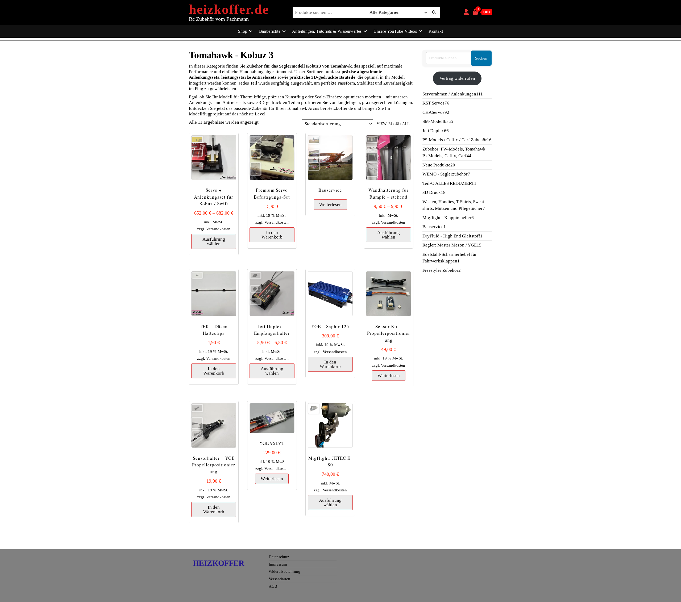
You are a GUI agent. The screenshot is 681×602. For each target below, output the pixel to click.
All (406, 124)
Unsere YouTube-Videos (395, 31)
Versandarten (279, 579)
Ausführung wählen (213, 241)
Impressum (278, 564)
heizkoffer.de (229, 9)
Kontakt (436, 31)
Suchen (481, 58)
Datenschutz (279, 557)
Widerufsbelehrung (284, 571)
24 (390, 124)
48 (397, 124)
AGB (273, 586)
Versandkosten (218, 229)
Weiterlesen (330, 204)
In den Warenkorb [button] (272, 235)
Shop (242, 31)
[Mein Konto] (466, 12)
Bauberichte (269, 31)
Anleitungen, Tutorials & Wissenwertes (327, 31)
